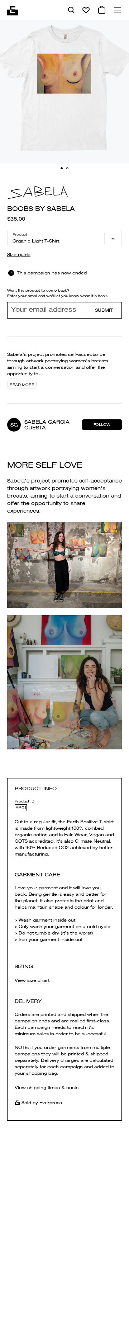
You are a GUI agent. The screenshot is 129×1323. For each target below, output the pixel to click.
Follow (102, 424)
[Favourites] (86, 10)
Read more (22, 384)
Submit (104, 310)
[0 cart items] (102, 10)
